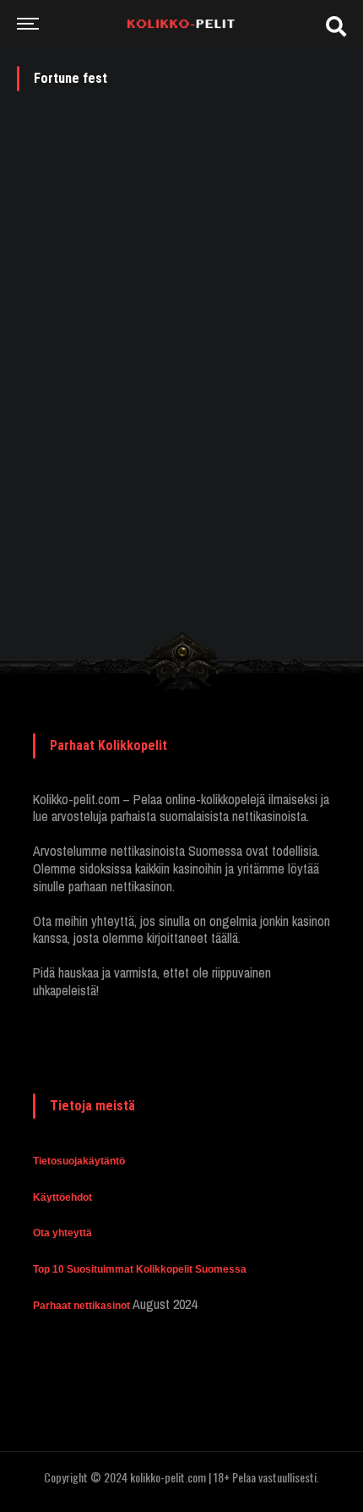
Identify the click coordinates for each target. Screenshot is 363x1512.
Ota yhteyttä (62, 1233)
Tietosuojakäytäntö (79, 1161)
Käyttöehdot (62, 1197)
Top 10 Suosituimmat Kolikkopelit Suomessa (140, 1269)
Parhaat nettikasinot (81, 1306)
